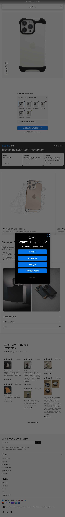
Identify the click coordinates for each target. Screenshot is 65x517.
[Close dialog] (48, 235)
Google (32, 264)
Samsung (32, 258)
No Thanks (32, 277)
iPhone (32, 252)
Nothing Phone (32, 271)
